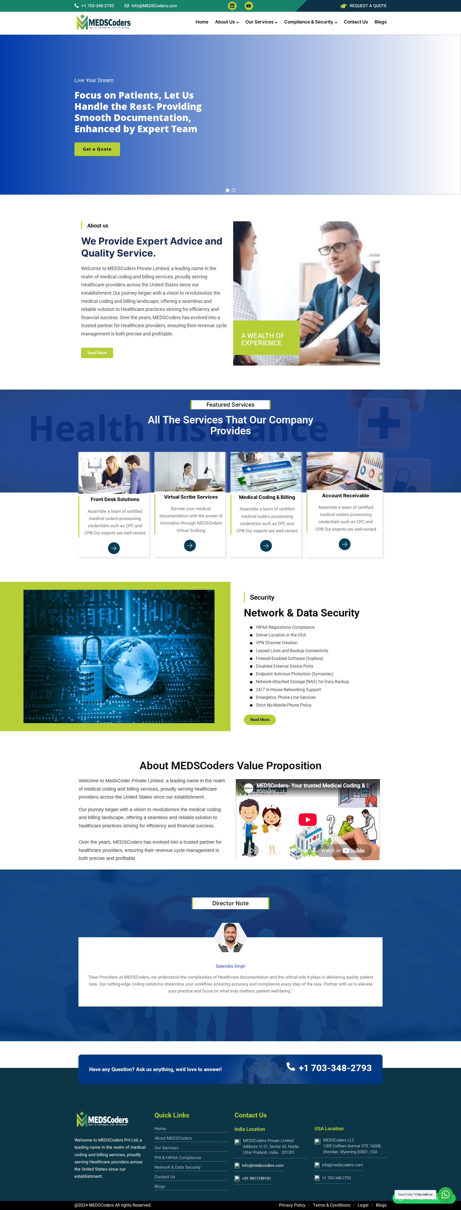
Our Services (259, 22)
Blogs (381, 22)
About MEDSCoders (173, 1138)
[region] (230, 115)
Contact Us (356, 22)
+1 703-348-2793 (97, 6)
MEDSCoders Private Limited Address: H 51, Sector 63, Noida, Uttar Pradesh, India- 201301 (271, 1146)
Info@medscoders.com (263, 1165)
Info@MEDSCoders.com (153, 6)
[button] (227, 190)
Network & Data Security (177, 1167)
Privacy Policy (292, 1205)
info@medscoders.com (342, 1165)
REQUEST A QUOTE (368, 6)
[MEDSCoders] (103, 21)
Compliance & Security (308, 22)
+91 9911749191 (256, 1178)
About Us (225, 22)
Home (202, 22)
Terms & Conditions (331, 1205)
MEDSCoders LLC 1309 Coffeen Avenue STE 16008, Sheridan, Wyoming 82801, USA (352, 1146)
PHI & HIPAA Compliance (177, 1158)
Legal (363, 1205)
